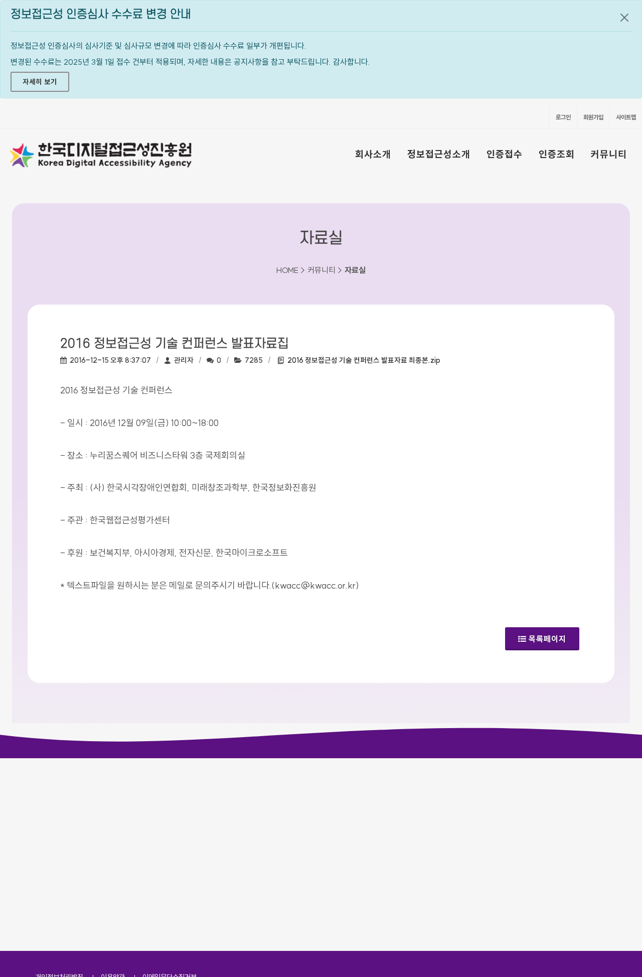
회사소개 (373, 154)
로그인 (563, 117)
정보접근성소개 (438, 154)
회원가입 (593, 117)
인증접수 (505, 154)
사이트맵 (626, 117)
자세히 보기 (40, 81)
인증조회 (557, 154)
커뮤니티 (609, 154)
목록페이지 (547, 639)
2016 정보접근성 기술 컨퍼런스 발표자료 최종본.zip (363, 360)
